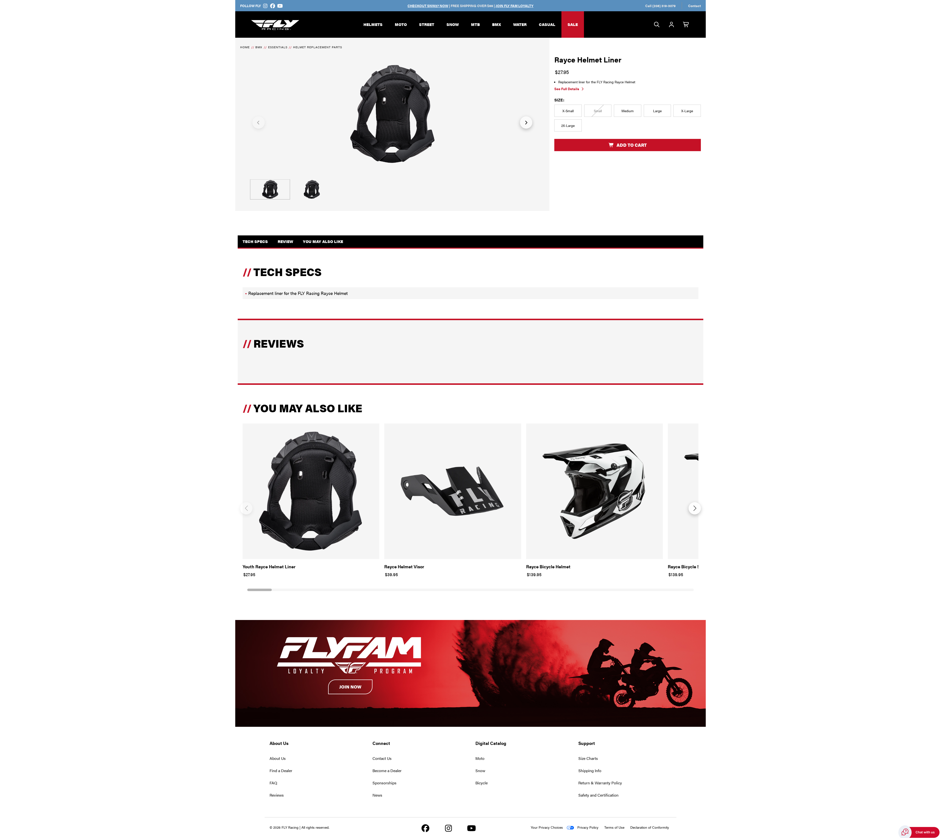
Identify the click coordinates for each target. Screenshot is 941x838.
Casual (547, 24)
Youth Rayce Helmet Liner (269, 566)
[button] (258, 122)
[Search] (657, 25)
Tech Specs (255, 241)
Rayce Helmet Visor (404, 566)
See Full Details (566, 88)
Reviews (277, 795)
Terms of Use (614, 827)
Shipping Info (589, 770)
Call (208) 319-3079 (660, 5)
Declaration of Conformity (649, 827)
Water (520, 24)
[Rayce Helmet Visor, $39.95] (452, 491)
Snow (452, 24)
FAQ (273, 783)
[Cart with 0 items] (686, 25)
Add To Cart (632, 145)
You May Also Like (323, 241)
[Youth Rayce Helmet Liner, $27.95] (311, 491)
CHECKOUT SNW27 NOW (428, 5)
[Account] (671, 25)
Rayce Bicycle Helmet (548, 566)
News (377, 795)
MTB (475, 24)
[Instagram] (265, 5)
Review (285, 241)
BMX (496, 24)
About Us (278, 758)
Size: (559, 99)
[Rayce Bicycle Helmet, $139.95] (594, 491)
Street (426, 24)
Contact (694, 5)
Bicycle (481, 783)
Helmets (373, 24)
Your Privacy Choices (547, 827)
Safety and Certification (598, 795)
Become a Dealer (387, 770)
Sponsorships (384, 783)
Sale (573, 24)
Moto (401, 24)
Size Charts (588, 758)
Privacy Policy (587, 827)
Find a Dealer (281, 770)
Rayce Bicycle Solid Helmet (695, 566)
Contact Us (382, 758)
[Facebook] (272, 5)
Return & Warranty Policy (600, 783)
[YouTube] (279, 5)
